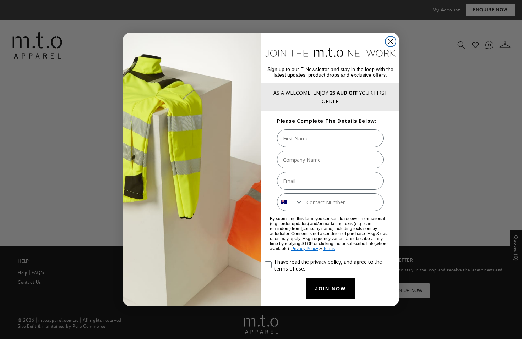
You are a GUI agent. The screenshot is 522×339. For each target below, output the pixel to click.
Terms (329, 248)
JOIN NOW (330, 288)
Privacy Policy (304, 248)
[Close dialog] (390, 41)
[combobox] (290, 202)
